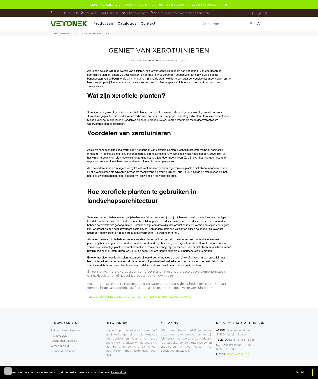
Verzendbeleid (59, 346)
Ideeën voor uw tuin (70, 33)
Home (53, 33)
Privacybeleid (59, 335)
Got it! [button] (300, 372)
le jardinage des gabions (109, 296)
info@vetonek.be (238, 354)
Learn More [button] (118, 372)
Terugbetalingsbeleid (63, 340)
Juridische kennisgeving (65, 330)
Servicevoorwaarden (63, 351)
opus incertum (137, 296)
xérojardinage (180, 296)
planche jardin (159, 296)
